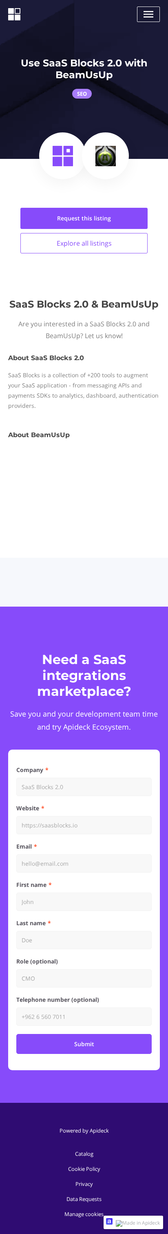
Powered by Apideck (84, 1130)
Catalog (84, 1153)
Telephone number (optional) (57, 999)
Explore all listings (84, 243)
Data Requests (84, 1199)
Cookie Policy (84, 1168)
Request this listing (84, 218)
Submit (84, 1044)
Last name (31, 923)
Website (27, 808)
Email (24, 846)
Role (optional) (37, 961)
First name (31, 885)
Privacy (84, 1184)
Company (29, 770)
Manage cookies (84, 1214)
